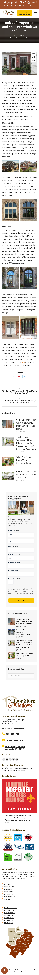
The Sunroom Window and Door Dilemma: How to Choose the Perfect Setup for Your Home (26, 443)
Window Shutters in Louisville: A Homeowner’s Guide (23, 632)
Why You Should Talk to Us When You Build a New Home (26, 474)
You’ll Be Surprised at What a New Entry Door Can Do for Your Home (26, 424)
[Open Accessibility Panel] (4, 970)
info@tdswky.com (14, 740)
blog (23, 362)
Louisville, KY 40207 (14, 749)
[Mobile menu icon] (35, 13)
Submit (21, 600)
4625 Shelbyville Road (15, 746)
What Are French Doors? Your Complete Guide (24, 460)
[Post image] (8, 424)
